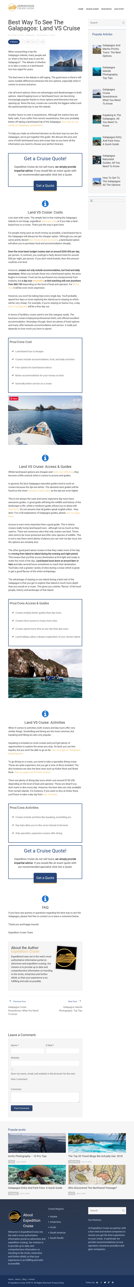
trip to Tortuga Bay (17, 306)
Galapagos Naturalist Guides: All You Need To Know (111, 161)
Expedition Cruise (47, 35)
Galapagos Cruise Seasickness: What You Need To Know (112, 96)
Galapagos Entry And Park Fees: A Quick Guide (112, 141)
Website (15, 1057)
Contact (31, 1279)
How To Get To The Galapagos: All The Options (112, 181)
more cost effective (63, 472)
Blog (24, 1279)
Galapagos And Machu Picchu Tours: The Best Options (112, 50)
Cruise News (74, 1162)
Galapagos (30, 35)
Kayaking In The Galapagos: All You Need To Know (112, 120)
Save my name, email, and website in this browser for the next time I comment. (43, 1076)
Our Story (119, 9)
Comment (16, 1089)
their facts (13, 509)
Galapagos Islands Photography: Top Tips (110, 73)
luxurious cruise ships (39, 490)
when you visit (48, 221)
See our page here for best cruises (32, 772)
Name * (15, 1045)
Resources (106, 9)
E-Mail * (50, 1045)
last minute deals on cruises (43, 239)
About (17, 1279)
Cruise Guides (92, 9)
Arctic (11, 1162)
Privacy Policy (58, 1283)
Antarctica (55, 1222)
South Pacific (57, 1238)
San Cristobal (50, 794)
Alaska (53, 1216)
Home (80, 9)
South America (58, 1232)
